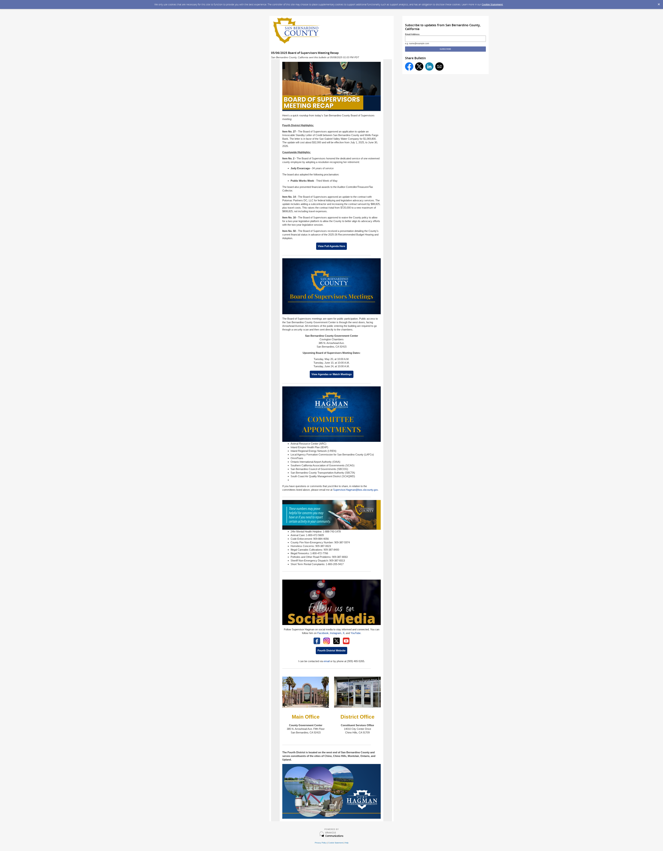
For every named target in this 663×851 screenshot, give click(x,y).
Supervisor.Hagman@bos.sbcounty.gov (355, 489)
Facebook (323, 633)
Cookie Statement (492, 4)
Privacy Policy (321, 843)
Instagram (335, 633)
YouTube (356, 633)
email (327, 661)
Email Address (412, 34)
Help (346, 843)
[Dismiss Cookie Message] (658, 3)
